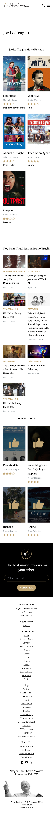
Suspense (26, 675)
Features (26, 725)
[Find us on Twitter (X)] (31, 762)
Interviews (26, 707)
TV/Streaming (26, 729)
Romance (26, 668)
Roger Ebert (26, 733)
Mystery (26, 661)
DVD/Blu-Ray (26, 714)
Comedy (26, 643)
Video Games (26, 718)
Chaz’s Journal (26, 693)
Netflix (26, 665)
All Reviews (26, 612)
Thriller (26, 679)
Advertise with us (26, 754)
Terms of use (26, 805)
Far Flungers (26, 704)
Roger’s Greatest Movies (26, 608)
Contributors (26, 757)
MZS (26, 700)
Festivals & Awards (26, 736)
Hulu (26, 657)
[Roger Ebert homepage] (16, 5)
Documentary (26, 646)
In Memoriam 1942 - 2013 (26, 774)
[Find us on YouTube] (26, 762)
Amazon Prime (26, 639)
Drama (27, 650)
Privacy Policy (26, 807)
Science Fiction (26, 672)
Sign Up (26, 626)
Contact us (26, 750)
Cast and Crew (26, 616)
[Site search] (43, 5)
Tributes (26, 711)
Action (26, 635)
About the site (26, 746)
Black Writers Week (26, 722)
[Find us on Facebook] (22, 762)
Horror (26, 654)
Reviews (26, 689)
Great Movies (27, 696)
